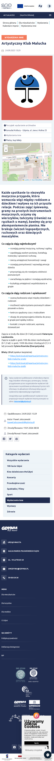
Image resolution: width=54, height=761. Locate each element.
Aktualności (9, 15)
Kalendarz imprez (11, 26)
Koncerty (11, 477)
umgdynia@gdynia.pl (18, 569)
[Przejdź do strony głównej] (7, 6)
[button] (27, 159)
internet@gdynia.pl (22, 401)
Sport (10, 494)
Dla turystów (7, 603)
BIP (3, 655)
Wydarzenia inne (28, 26)
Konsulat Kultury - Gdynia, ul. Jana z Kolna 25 (26, 130)
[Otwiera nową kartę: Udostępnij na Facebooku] (4, 438)
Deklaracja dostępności (11, 647)
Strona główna (9, 23)
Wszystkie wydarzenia (18, 460)
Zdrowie (11, 511)
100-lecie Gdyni (14, 466)
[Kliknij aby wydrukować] (16, 438)
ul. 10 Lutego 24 (16, 560)
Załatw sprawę (27, 15)
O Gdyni (5, 620)
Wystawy (11, 506)
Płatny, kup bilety (13, 140)
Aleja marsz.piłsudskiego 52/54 (23, 551)
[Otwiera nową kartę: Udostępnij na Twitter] (10, 438)
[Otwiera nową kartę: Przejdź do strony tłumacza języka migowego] (40, 6)
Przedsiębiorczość (16, 483)
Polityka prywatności (9, 638)
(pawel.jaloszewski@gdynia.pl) (21, 422)
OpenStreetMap (37, 180)
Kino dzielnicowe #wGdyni (20, 472)
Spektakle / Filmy (15, 489)
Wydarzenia (42, 23)
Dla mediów (6, 612)
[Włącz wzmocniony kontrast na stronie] (49, 6)
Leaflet (26, 180)
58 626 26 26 (13, 578)
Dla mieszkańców (27, 23)
